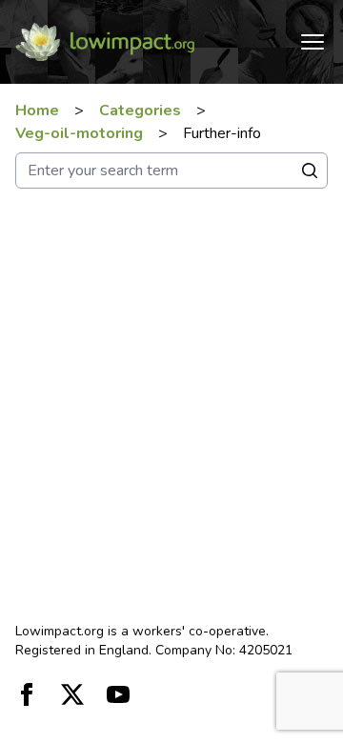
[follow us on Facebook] (26, 694)
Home (37, 110)
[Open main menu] (312, 42)
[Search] (310, 170)
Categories (140, 110)
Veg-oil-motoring (79, 133)
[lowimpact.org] (104, 42)
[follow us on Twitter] (72, 694)
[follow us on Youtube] (118, 694)
